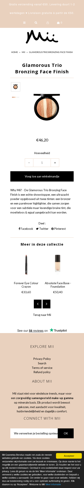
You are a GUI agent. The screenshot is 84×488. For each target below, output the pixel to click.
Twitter (43, 228)
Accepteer (69, 455)
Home (14, 52)
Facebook (26, 228)
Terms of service (42, 367)
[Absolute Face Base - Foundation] (58, 264)
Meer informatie (53, 484)
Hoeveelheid (42, 153)
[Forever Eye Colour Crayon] (26, 264)
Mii (23, 52)
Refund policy (42, 372)
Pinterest (60, 228)
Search (42, 363)
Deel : (42, 223)
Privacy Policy (42, 358)
